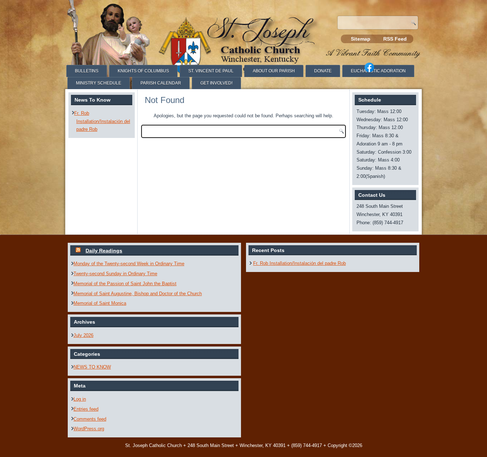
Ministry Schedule (98, 83)
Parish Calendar (160, 83)
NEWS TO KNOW (92, 367)
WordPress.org (88, 428)
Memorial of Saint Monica (99, 303)
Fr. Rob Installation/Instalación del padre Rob (102, 121)
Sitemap (360, 39)
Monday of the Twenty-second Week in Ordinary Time (128, 263)
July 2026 (83, 335)
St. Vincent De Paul (211, 70)
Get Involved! (216, 83)
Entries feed (85, 409)
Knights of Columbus (143, 70)
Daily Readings (104, 250)
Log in (79, 399)
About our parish (274, 70)
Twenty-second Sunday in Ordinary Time (115, 273)
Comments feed (89, 419)
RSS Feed (395, 39)
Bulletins (86, 70)
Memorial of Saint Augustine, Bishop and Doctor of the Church (137, 293)
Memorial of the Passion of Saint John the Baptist (124, 283)
